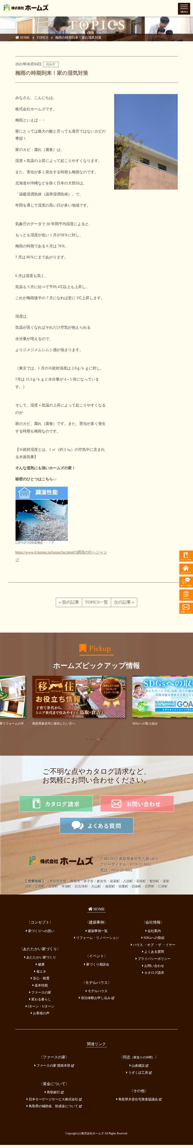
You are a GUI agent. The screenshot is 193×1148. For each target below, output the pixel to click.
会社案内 (154, 929)
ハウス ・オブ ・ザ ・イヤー (153, 943)
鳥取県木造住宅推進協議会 (138, 1098)
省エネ (40, 970)
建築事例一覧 (97, 929)
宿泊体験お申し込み (96, 996)
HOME (24, 37)
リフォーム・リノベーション (97, 936)
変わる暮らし (40, 998)
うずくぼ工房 (138, 1071)
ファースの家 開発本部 (53, 1064)
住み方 (50, 64)
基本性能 (41, 984)
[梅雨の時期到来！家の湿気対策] (146, 142)
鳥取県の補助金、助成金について (53, 1105)
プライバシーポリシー (154, 957)
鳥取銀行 (53, 1091)
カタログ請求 (153, 971)
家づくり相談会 (97, 963)
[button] (87, 738)
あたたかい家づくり (40, 956)
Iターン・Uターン (40, 1005)
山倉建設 (138, 1064)
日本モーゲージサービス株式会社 (53, 1098)
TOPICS (42, 37)
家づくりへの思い (40, 929)
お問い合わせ (153, 964)
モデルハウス (97, 989)
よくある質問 (153, 950)
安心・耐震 (40, 977)
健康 (40, 963)
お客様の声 (40, 1012)
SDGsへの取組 (154, 936)
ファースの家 (40, 991)
